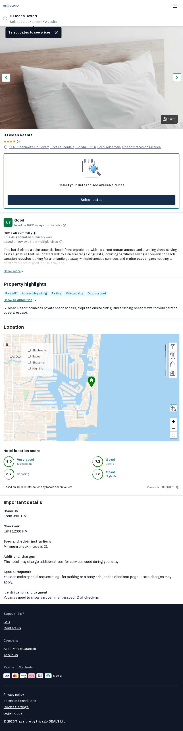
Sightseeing (40, 350)
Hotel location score (22, 451)
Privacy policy (14, 694)
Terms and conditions (20, 701)
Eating (36, 356)
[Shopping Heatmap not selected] (172, 364)
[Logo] (11, 5)
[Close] (56, 32)
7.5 (97, 474)
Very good (25, 459)
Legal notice (13, 713)
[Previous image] (6, 77)
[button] (91, 381)
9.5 (9, 461)
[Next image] (177, 77)
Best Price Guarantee (20, 649)
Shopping (38, 362)
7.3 (97, 461)
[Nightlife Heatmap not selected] (172, 346)
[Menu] (175, 5)
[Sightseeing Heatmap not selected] (172, 373)
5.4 (9, 474)
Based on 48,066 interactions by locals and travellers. (38, 487)
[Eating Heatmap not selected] (172, 355)
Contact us (12, 628)
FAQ (7, 622)
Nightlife (37, 368)
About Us (11, 655)
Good (110, 459)
